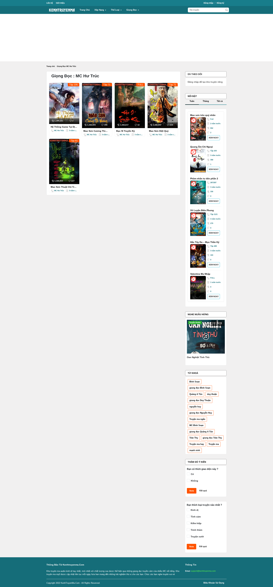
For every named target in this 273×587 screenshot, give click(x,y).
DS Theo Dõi (195, 74)
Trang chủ (85, 10)
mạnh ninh (194, 450)
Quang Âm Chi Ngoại (201, 146)
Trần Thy (193, 438)
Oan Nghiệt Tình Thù (198, 357)
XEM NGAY (214, 138)
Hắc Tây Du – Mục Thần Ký (204, 242)
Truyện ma (214, 444)
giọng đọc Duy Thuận (200, 400)
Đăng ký (220, 3)
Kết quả (203, 490)
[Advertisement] (136, 37)
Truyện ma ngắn (197, 419)
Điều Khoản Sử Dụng (213, 583)
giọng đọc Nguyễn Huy (200, 413)
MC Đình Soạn (196, 425)
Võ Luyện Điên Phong (202, 210)
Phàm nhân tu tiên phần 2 (204, 178)
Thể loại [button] (115, 10)
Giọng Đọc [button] (131, 10)
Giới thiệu (60, 3)
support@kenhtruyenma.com (203, 571)
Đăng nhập (208, 3)
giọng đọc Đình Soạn (199, 388)
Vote (191, 490)
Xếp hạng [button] (99, 10)
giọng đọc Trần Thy (212, 438)
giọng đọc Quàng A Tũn (201, 431)
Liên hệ (49, 3)
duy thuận (212, 394)
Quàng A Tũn (195, 394)
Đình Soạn (194, 381)
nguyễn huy (195, 406)
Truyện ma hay (196, 444)
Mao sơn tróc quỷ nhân (202, 115)
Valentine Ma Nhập (200, 274)
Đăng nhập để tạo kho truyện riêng (205, 82)
